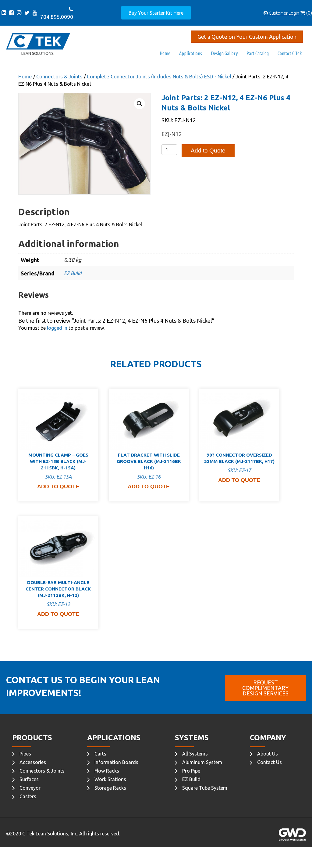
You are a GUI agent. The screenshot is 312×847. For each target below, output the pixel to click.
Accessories (33, 762)
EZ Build (73, 273)
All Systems (195, 753)
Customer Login (283, 13)
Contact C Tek (290, 53)
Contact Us (269, 762)
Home (165, 53)
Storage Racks (110, 788)
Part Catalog (257, 53)
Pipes (25, 753)
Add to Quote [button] (58, 486)
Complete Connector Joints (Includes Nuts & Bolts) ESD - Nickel (159, 76)
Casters (28, 796)
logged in (57, 328)
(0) (308, 13)
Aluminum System (202, 762)
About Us (267, 753)
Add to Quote (208, 150)
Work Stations (110, 779)
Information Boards (116, 762)
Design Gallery (224, 53)
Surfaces (29, 779)
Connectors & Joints (59, 76)
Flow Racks (106, 770)
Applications (190, 53)
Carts (100, 753)
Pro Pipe (191, 770)
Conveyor (30, 788)
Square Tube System (204, 788)
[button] (139, 103)
